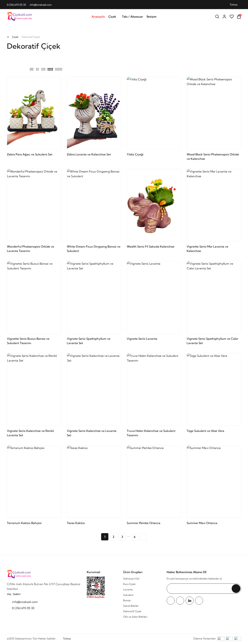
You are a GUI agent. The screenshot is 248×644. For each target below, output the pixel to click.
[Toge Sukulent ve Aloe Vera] (214, 389)
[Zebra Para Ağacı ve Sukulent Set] (34, 113)
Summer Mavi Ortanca (202, 523)
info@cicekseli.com (41, 4)
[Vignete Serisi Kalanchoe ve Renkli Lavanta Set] (34, 389)
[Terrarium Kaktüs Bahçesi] (34, 482)
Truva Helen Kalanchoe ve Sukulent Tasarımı (151, 433)
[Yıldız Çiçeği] (154, 113)
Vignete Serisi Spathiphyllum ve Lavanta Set (88, 341)
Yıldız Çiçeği (135, 154)
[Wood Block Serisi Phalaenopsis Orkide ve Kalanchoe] (214, 113)
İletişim (151, 16)
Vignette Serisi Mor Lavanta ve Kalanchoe (207, 249)
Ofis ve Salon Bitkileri (135, 616)
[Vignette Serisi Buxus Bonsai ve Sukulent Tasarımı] (34, 297)
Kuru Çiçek (129, 584)
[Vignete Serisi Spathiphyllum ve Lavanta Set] (94, 297)
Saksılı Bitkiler (131, 605)
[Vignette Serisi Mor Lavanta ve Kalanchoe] (214, 205)
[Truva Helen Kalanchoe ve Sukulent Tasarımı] (154, 389)
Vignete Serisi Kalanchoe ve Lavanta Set (91, 433)
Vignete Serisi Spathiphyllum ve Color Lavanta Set (212, 341)
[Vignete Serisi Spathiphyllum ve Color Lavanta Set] (214, 297)
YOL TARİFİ (14, 594)
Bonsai (127, 600)
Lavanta (128, 589)
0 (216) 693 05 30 (16, 4)
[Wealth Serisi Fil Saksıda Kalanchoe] (154, 205)
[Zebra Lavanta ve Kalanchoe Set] (94, 113)
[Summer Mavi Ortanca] (214, 482)
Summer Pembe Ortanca (143, 523)
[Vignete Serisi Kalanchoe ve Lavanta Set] (94, 389)
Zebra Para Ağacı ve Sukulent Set (29, 154)
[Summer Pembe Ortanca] (154, 482)
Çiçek (112, 16)
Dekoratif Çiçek (132, 611)
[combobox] (235, 5)
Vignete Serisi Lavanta (142, 338)
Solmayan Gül (131, 578)
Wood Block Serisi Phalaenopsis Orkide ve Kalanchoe (213, 157)
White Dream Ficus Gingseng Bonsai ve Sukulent (93, 249)
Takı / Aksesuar (132, 16)
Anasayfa (98, 16)
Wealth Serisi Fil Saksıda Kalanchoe (150, 246)
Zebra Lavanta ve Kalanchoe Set (89, 154)
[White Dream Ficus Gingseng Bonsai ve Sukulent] (94, 205)
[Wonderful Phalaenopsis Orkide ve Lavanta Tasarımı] (34, 205)
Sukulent (128, 595)
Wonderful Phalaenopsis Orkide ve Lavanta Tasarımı (30, 249)
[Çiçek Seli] (20, 16)
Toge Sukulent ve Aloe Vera (205, 431)
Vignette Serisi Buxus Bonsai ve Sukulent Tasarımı (28, 341)
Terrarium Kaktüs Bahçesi (24, 523)
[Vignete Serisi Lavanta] (154, 297)
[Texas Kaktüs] (94, 482)
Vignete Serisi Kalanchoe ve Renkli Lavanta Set (30, 433)
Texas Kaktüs (76, 523)
